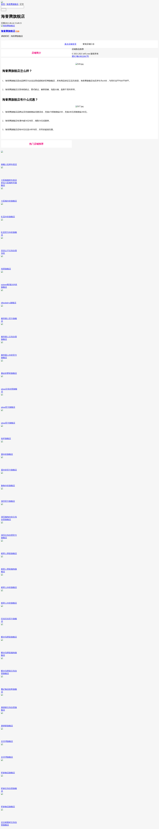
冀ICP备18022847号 (80, 56)
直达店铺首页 (70, 44)
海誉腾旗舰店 (12, 4)
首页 (3, 4)
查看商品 (5, 39)
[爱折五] (79, 2)
